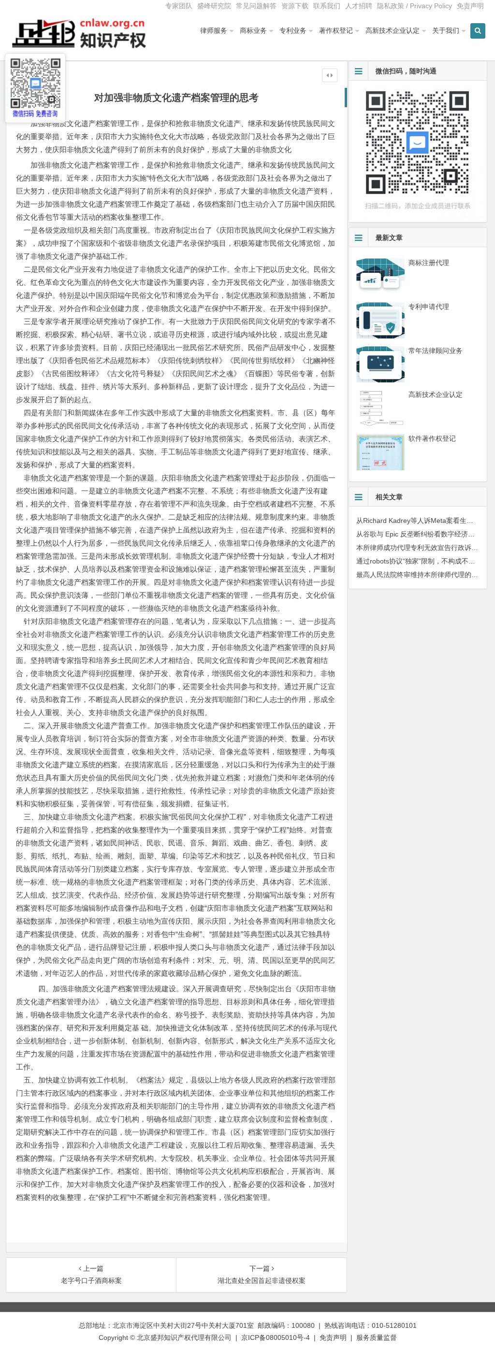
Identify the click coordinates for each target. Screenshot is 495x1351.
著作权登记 (336, 30)
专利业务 (292, 30)
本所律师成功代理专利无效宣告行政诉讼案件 (424, 547)
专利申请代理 (428, 306)
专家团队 (178, 6)
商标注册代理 (428, 263)
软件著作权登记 (432, 438)
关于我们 (445, 30)
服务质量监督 (376, 1337)
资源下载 (294, 6)
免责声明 (470, 6)
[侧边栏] (329, 75)
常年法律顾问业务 (435, 350)
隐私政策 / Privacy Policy (414, 6)
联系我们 (326, 6)
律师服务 (213, 30)
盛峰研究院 (214, 6)
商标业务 (253, 30)
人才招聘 (358, 6)
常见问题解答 (256, 6)
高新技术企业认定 (392, 30)
